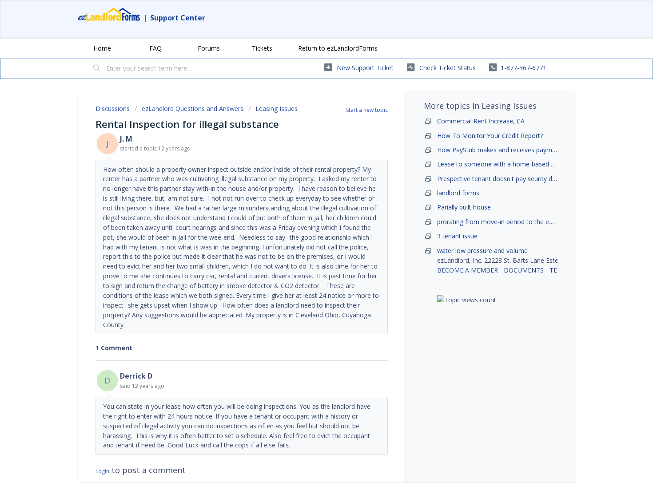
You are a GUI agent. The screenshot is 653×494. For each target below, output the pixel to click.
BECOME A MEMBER (467, 270)
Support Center (177, 18)
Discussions (113, 108)
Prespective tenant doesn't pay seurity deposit (503, 178)
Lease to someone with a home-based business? (507, 164)
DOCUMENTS (524, 270)
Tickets (262, 48)
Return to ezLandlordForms (338, 48)
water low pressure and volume (482, 250)
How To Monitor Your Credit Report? (490, 135)
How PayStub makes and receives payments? (502, 150)
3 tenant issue (457, 236)
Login (102, 471)
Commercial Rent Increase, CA (481, 121)
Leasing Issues (276, 108)
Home (102, 48)
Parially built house (464, 207)
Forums (209, 48)
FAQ (155, 48)
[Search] (97, 69)
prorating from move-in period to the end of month (511, 221)
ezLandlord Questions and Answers (192, 108)
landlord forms (458, 193)
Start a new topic (367, 110)
